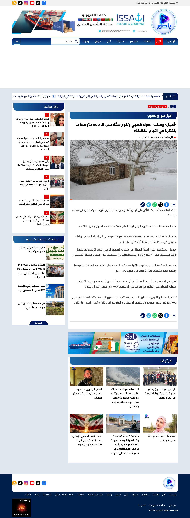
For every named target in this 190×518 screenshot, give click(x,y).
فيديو (98, 41)
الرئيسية (171, 41)
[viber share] (148, 204)
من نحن (172, 505)
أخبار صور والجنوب (157, 106)
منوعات (80, 494)
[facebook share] (166, 204)
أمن (109, 41)
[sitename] (169, 483)
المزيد (38, 323)
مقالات (27, 494)
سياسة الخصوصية (157, 505)
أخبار (158, 41)
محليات (120, 41)
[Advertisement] (95, 67)
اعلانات (147, 41)
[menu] (17, 41)
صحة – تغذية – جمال (64, 494)
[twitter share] (160, 204)
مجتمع (134, 41)
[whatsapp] (142, 204)
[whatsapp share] (154, 204)
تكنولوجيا (47, 494)
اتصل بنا (141, 505)
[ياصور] (163, 16)
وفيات (86, 41)
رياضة (37, 494)
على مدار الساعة (95, 494)
